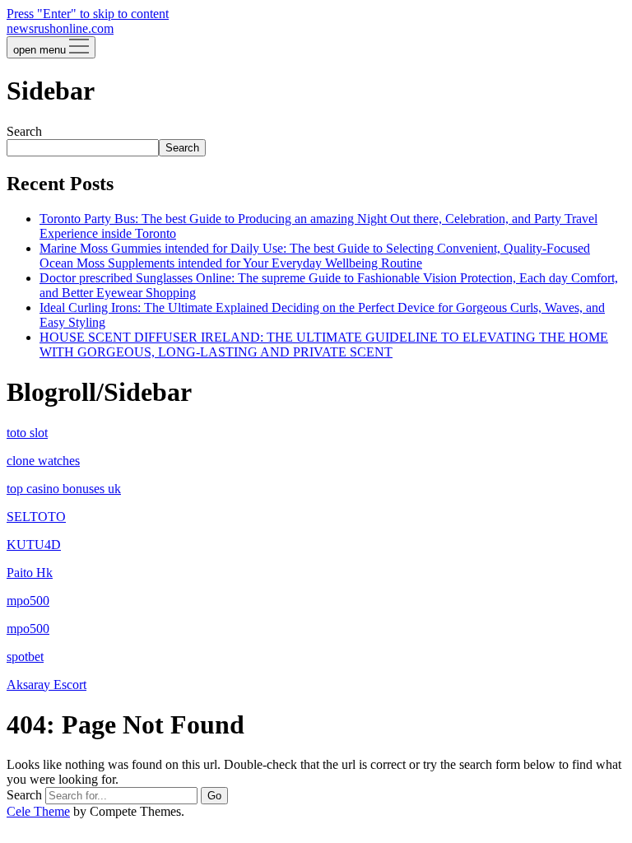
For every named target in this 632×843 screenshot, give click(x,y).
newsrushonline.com (60, 28)
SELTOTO (36, 517)
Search (24, 131)
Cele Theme (38, 811)
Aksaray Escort (46, 685)
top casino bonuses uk (64, 489)
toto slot (27, 433)
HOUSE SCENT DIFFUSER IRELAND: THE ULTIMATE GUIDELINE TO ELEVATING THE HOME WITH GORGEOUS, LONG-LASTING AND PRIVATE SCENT (324, 344)
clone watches (43, 461)
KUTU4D (34, 545)
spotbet (25, 657)
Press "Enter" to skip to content (88, 14)
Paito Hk (30, 573)
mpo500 (28, 601)
